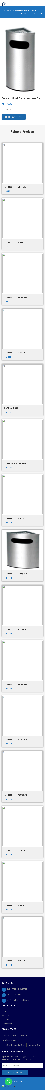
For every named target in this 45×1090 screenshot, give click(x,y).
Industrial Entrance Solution (13, 1045)
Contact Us (6, 1019)
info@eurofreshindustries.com (18, 1000)
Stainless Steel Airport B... (15, 629)
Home (6, 11)
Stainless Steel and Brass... (16, 961)
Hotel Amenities (34, 1045)
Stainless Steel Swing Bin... (16, 297)
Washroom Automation (12, 1040)
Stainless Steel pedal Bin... (15, 850)
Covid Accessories (10, 1035)
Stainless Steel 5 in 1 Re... (14, 242)
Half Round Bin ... (11, 408)
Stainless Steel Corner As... (16, 574)
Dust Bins (24, 1035)
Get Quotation (14, 117)
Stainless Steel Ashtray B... (16, 740)
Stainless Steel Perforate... (16, 795)
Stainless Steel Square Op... (16, 519)
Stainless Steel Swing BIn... (16, 684)
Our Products (7, 1023)
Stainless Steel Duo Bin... (15, 353)
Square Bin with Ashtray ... (16, 463)
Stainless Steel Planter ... (15, 905)
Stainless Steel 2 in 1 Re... (15, 187)
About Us (5, 1015)
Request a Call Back (14, 1072)
